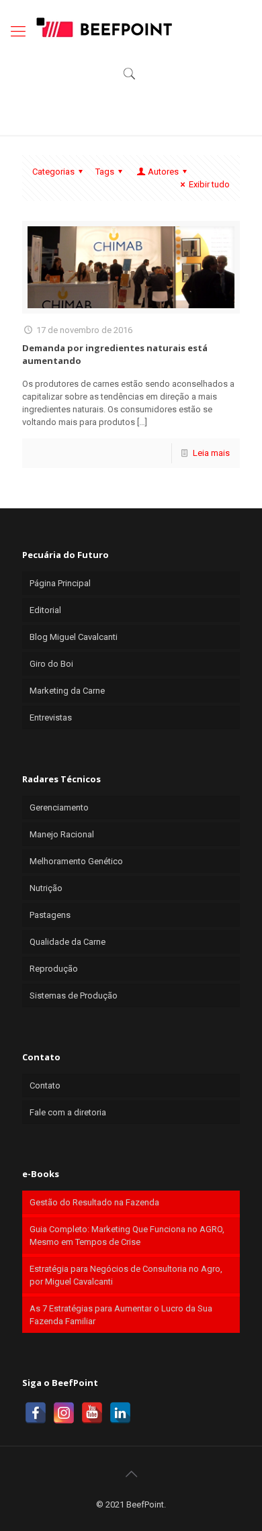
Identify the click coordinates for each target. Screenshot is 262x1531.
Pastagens (50, 915)
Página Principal (60, 583)
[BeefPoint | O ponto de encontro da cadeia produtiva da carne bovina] (103, 27)
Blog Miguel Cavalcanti (74, 637)
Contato (45, 1085)
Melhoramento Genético (76, 861)
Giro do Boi (51, 664)
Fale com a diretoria (68, 1112)
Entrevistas (51, 717)
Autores (163, 172)
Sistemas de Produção (74, 995)
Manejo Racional (62, 834)
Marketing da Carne (67, 691)
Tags (104, 172)
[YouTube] (92, 1413)
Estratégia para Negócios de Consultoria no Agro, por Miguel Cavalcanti (126, 1275)
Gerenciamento (59, 807)
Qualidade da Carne (67, 942)
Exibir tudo (209, 184)
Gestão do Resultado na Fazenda (94, 1202)
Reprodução (54, 969)
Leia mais (211, 453)
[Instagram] (64, 1413)
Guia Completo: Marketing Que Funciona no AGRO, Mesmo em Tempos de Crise (127, 1235)
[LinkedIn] (120, 1413)
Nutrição (46, 888)
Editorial (45, 610)
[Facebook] (35, 1413)
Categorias (53, 172)
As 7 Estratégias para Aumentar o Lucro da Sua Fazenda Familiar (121, 1314)
